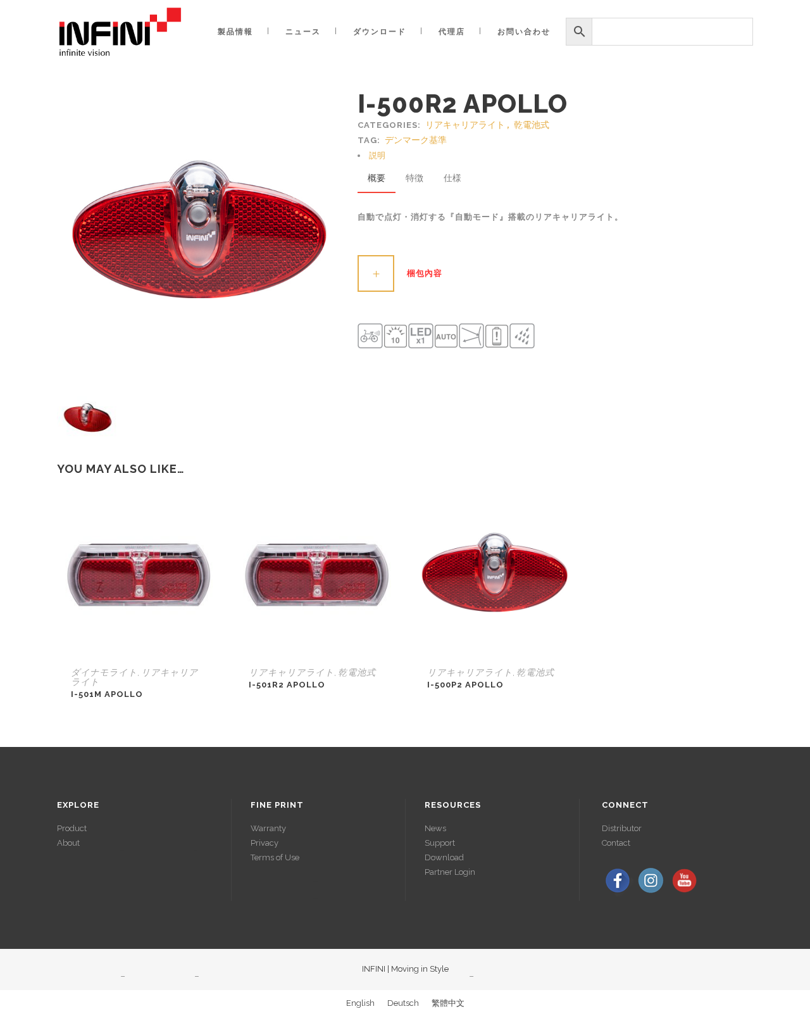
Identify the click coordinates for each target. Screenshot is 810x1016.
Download (444, 857)
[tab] (555, 155)
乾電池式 (531, 124)
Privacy (264, 843)
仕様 (452, 178)
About (68, 843)
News (435, 828)
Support (440, 843)
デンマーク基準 (416, 140)
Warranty (268, 828)
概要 (376, 178)
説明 (377, 155)
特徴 (414, 178)
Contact (616, 843)
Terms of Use (275, 857)
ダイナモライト (104, 672)
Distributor (622, 828)
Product (72, 828)
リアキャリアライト (465, 124)
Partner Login (450, 872)
